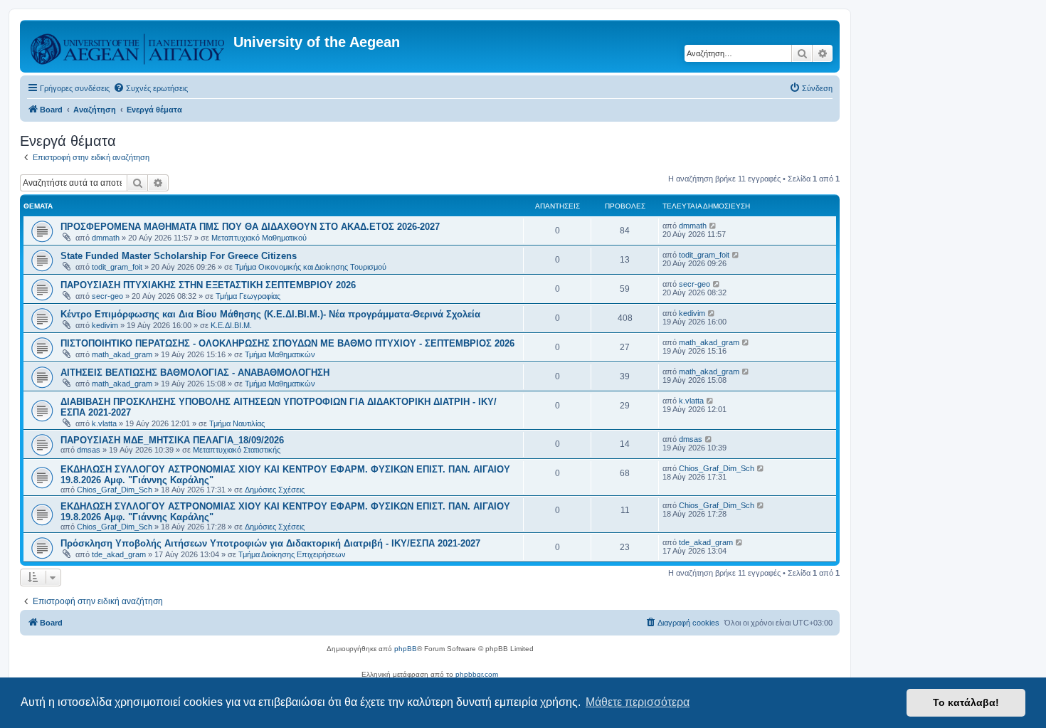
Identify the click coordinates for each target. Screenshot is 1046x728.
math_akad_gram (122, 354)
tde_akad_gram (119, 554)
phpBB (405, 649)
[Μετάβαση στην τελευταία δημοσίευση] (713, 225)
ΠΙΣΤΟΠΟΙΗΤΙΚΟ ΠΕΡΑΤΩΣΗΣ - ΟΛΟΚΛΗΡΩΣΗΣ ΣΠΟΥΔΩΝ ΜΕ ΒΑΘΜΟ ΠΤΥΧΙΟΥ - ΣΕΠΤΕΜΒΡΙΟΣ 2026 (287, 343)
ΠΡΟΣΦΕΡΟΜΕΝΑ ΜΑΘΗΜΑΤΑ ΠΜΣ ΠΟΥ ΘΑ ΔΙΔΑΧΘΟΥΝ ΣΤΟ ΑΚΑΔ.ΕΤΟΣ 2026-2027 (250, 226)
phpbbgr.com (476, 674)
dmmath (106, 237)
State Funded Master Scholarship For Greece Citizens (178, 255)
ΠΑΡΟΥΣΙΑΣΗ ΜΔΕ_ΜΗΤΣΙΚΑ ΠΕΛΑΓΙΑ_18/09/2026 (172, 440)
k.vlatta (104, 423)
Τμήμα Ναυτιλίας (237, 423)
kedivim (105, 325)
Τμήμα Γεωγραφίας (248, 296)
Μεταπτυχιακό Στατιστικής (236, 449)
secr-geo (107, 296)
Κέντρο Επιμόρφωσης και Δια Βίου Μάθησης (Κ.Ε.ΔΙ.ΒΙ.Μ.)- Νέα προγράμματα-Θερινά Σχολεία (270, 314)
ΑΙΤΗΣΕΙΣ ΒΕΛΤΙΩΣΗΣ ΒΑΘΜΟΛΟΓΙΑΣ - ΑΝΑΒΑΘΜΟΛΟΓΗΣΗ (194, 372)
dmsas (88, 449)
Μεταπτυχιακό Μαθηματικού (259, 237)
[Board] (128, 46)
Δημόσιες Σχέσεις (275, 489)
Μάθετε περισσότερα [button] (638, 702)
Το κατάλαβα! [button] (966, 702)
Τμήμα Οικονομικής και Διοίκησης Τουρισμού (310, 267)
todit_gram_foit (117, 267)
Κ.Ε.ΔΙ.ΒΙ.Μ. (231, 325)
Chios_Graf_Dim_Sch (114, 489)
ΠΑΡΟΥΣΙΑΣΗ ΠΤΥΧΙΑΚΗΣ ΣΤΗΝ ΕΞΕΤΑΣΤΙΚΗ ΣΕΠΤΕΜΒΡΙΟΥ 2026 (208, 285)
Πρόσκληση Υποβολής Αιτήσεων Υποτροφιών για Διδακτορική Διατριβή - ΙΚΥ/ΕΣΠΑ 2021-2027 (270, 543)
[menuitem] (150, 88)
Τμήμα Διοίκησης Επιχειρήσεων (292, 554)
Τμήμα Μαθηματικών (280, 354)
